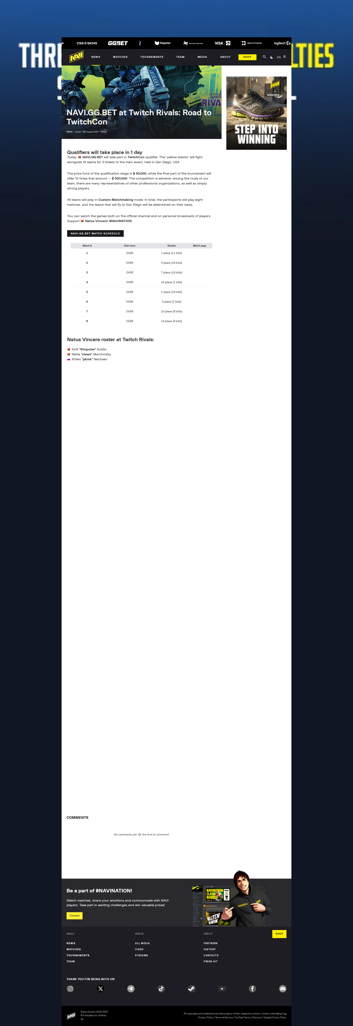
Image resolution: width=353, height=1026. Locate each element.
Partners (211, 943)
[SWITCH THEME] (271, 57)
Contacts (211, 955)
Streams (141, 955)
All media (142, 943)
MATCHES (74, 949)
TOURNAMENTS (78, 955)
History (210, 949)
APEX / (70, 132)
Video (139, 949)
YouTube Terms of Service (248, 1017)
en (279, 57)
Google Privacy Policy (274, 1017)
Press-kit (211, 961)
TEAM (71, 961)
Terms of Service (224, 1017)
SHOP (279, 934)
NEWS (71, 943)
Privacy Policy (205, 1017)
